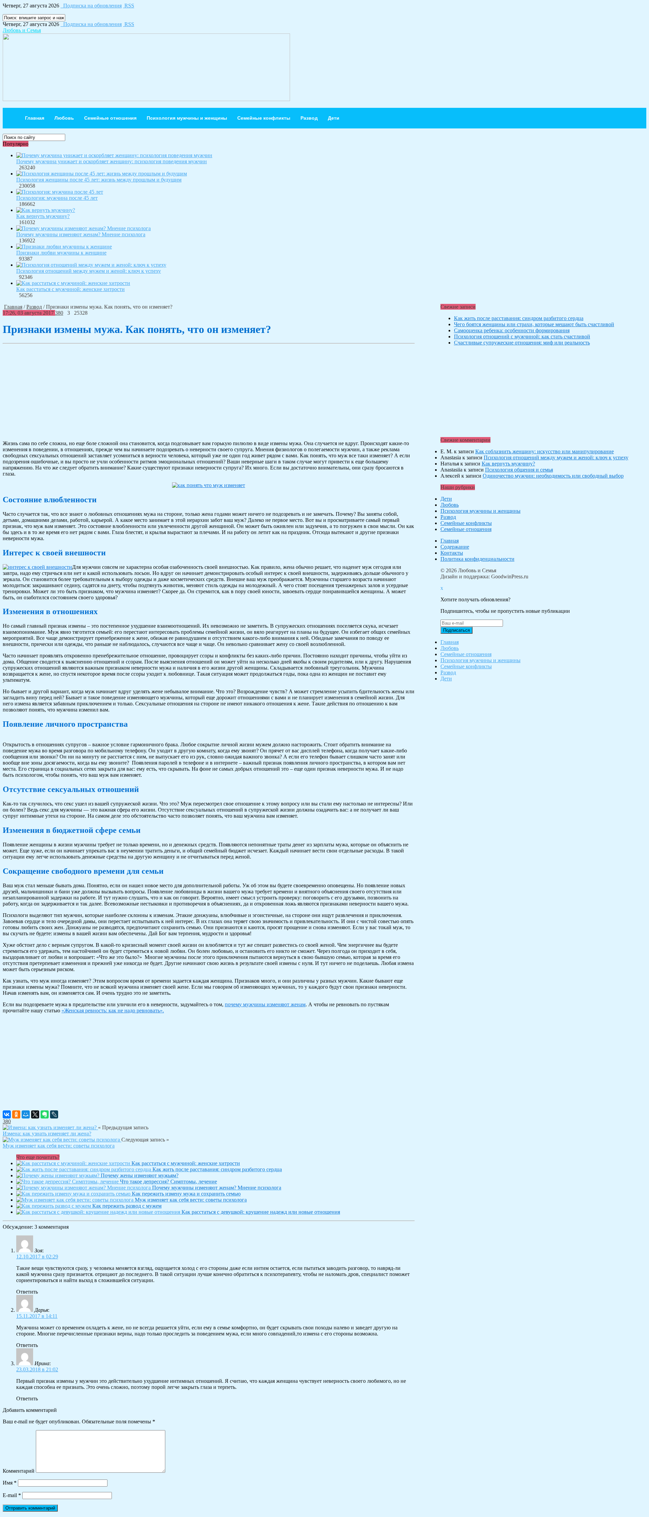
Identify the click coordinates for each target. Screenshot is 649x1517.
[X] (35, 1114)
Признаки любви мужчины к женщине (61, 253)
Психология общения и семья (519, 470)
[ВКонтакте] (7, 1114)
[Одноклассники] (16, 1114)
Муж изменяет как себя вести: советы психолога (59, 1146)
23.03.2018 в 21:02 (37, 1369)
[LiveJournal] (54, 1114)
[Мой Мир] (26, 1114)
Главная (34, 118)
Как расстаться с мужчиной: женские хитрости (70, 289)
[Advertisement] (208, 391)
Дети (333, 118)
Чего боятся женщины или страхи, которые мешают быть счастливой (534, 324)
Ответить (27, 1292)
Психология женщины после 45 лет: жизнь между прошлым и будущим (99, 180)
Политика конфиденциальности (477, 559)
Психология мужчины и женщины (187, 118)
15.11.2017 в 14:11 (36, 1316)
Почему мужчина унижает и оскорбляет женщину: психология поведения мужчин (111, 161)
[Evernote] (45, 1114)
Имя (10, 1483)
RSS (128, 5)
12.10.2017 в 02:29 (37, 1256)
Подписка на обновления (91, 5)
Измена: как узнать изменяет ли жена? (47, 1133)
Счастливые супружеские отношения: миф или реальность (522, 342)
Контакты (451, 553)
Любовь (64, 118)
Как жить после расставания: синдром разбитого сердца (518, 318)
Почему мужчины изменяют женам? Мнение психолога (80, 234)
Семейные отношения (110, 118)
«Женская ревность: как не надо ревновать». (113, 1010)
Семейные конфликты (263, 118)
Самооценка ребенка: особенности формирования (512, 330)
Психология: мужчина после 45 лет (57, 198)
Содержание (454, 547)
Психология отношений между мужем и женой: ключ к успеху (88, 271)
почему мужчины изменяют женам (265, 1004)
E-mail (12, 1495)
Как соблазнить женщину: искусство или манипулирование (544, 451)
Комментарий (18, 1471)
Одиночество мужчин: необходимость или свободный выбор (553, 476)
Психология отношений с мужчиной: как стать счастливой (522, 336)
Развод (309, 118)
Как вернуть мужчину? (43, 216)
